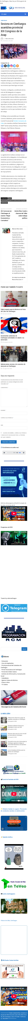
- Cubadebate (5, 678)
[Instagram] (11, 65)
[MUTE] (17, 452)
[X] (5, 65)
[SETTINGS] (23, 452)
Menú (4, 14)
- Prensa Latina (5, 682)
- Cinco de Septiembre (7, 663)
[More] (17, 65)
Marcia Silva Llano (10, 38)
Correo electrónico (7, 417)
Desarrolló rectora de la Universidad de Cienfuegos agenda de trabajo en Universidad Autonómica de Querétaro (17, 743)
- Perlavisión (4, 661)
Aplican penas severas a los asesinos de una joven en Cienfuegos (13, 365)
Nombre (3, 410)
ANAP (10, 198)
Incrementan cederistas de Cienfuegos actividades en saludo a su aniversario (12, 338)
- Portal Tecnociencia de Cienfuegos (11, 669)
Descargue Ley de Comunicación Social (14, 707)
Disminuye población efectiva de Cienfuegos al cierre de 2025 (16, 726)
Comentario (5, 387)
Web (2, 425)
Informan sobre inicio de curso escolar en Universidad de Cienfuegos (17, 734)
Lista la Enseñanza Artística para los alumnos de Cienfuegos (16, 750)
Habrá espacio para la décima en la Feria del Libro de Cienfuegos (13, 310)
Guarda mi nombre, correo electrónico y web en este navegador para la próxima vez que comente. (14, 435)
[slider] (9, 452)
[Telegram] (14, 65)
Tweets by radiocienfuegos (9, 598)
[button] (14, 538)
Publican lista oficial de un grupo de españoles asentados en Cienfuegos (16, 718)
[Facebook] (2, 65)
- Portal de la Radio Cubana (9, 672)
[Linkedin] (8, 65)
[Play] (4, 452)
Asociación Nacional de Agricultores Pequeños (13, 200)
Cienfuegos (4, 20)
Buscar (24, 649)
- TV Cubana (4, 684)
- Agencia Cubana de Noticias (9, 680)
